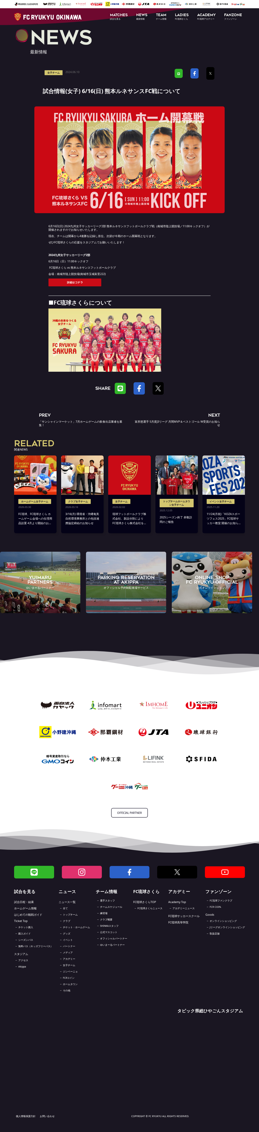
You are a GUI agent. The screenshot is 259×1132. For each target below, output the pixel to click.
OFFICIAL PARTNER (129, 813)
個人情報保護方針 (26, 1116)
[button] (119, 17)
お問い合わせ (47, 1116)
